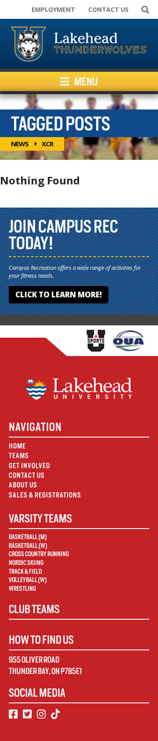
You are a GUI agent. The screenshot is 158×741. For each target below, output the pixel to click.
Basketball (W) (28, 545)
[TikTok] (55, 714)
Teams (19, 456)
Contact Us (108, 9)
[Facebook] (13, 714)
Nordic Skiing (26, 562)
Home (17, 446)
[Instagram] (41, 714)
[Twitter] (27, 714)
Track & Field (25, 571)
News (20, 143)
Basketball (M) (28, 536)
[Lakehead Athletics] (79, 44)
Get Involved (29, 466)
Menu (85, 81)
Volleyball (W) (28, 579)
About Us (23, 485)
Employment (53, 9)
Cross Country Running (39, 554)
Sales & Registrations (45, 495)
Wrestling (22, 588)
